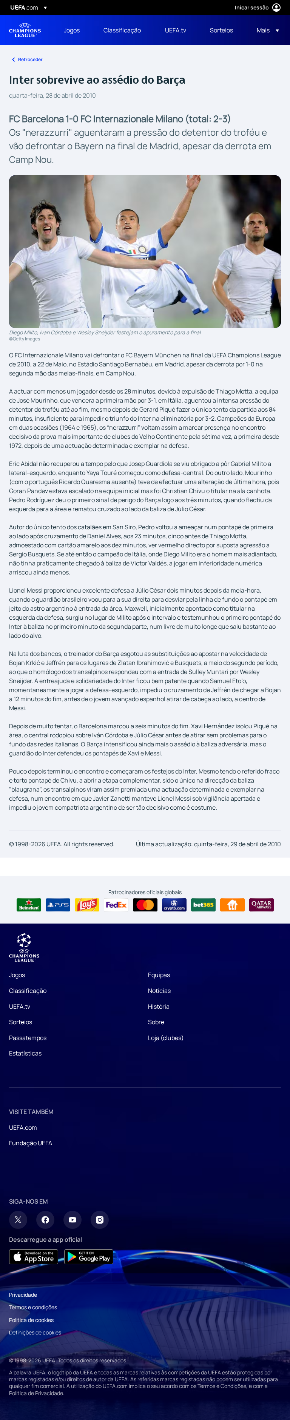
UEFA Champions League (25, 30)
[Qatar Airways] (261, 905)
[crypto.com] (174, 905)
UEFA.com (23, 1127)
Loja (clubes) (166, 1038)
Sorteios (20, 1022)
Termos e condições (33, 1307)
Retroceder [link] (30, 59)
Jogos (17, 975)
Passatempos (27, 1038)
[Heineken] (29, 905)
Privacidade (23, 1294)
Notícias (159, 990)
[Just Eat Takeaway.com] (232, 905)
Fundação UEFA (30, 1143)
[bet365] (203, 905)
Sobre (156, 1022)
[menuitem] (74, 30)
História (159, 1006)
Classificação (27, 990)
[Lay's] (87, 905)
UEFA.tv (19, 1006)
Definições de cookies (35, 1332)
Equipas (159, 975)
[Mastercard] (145, 905)
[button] (265, 30)
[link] (72, 30)
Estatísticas (25, 1053)
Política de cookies (31, 1319)
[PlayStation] (58, 905)
